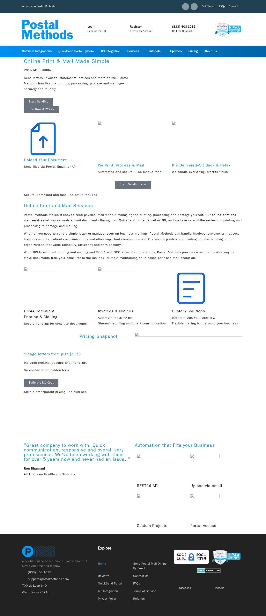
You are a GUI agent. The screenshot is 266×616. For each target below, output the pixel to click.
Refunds (139, 599)
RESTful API (148, 486)
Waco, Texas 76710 (35, 592)
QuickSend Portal (110, 583)
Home (102, 564)
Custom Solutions (188, 312)
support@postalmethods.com (48, 579)
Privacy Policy (107, 599)
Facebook (185, 588)
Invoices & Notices (115, 312)
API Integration (108, 591)
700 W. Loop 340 (34, 586)
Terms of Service (144, 591)
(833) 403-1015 (39, 572)
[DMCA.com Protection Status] (209, 570)
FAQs (222, 6)
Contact (233, 6)
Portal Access (203, 526)
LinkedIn (218, 588)
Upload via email (206, 486)
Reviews (103, 576)
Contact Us (140, 576)
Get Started (209, 6)
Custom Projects (152, 526)
